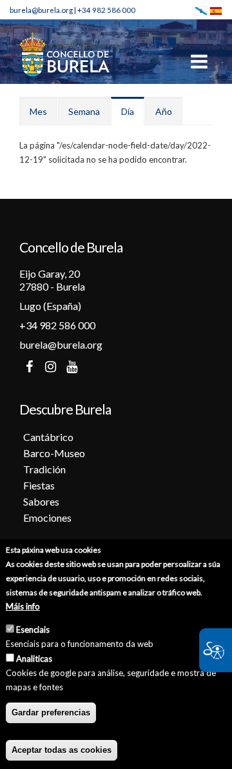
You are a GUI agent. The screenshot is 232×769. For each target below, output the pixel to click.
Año (163, 111)
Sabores (41, 501)
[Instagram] (50, 366)
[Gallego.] (201, 10)
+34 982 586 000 (106, 9)
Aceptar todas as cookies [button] (61, 750)
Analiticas (34, 658)
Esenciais (33, 629)
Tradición (44, 469)
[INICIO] (64, 53)
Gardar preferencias (51, 712)
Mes (38, 111)
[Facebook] (29, 366)
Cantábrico (48, 437)
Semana (84, 111)
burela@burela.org (41, 9)
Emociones (47, 517)
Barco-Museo (54, 453)
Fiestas (39, 485)
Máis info (23, 606)
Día (132, 115)
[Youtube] (71, 366)
